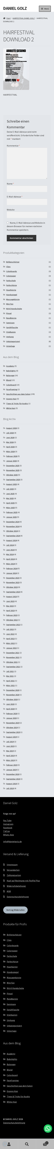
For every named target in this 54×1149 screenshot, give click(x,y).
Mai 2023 (10, 606)
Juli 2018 (10, 788)
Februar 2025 (11, 512)
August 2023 (11, 596)
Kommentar (13, 145)
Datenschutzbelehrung (18, 896)
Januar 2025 (11, 517)
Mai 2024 (10, 554)
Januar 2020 (11, 718)
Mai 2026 (10, 442)
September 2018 (13, 779)
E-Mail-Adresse (14, 196)
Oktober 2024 (12, 531)
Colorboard (11, 385)
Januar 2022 (11, 648)
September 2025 (13, 479)
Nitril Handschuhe (14, 308)
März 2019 (10, 760)
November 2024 (12, 526)
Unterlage (10, 346)
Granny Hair (11, 399)
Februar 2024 (11, 568)
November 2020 (12, 694)
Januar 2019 (11, 769)
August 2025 (11, 484)
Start (8, 18)
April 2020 (10, 709)
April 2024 (10, 559)
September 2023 (13, 592)
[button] (5, 1144)
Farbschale (11, 280)
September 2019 (13, 732)
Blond (8, 380)
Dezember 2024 (12, 522)
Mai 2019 (10, 751)
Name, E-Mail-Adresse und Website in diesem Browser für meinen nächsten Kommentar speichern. (26, 226)
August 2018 (11, 783)
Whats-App (8, 834)
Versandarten (13, 870)
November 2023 (12, 582)
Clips (8, 266)
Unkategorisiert (13, 341)
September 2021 (13, 666)
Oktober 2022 (12, 620)
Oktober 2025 (12, 475)
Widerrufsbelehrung (16, 886)
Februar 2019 (11, 765)
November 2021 (12, 657)
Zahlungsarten (14, 875)
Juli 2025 (10, 489)
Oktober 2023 (12, 587)
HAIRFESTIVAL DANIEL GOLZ (24, 18)
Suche (27, 1144)
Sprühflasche (12, 327)
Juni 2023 (10, 601)
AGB (9, 891)
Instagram (8, 824)
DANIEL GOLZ (15, 8)
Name (10, 183)
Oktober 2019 (12, 727)
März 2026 (10, 451)
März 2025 (10, 507)
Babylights (11, 370)
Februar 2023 (11, 615)
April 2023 (10, 610)
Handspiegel (11, 294)
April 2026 (10, 447)
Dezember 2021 (12, 652)
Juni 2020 (10, 704)
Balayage (10, 375)
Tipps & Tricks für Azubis (17, 403)
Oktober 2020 (12, 699)
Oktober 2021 (12, 662)
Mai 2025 (10, 498)
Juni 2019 (10, 746)
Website (11, 209)
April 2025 (10, 503)
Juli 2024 (10, 545)
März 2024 (10, 564)
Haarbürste (11, 290)
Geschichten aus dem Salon (18, 394)
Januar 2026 (11, 461)
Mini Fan (9, 304)
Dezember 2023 (12, 578)
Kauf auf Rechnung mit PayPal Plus (23, 880)
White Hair (10, 408)
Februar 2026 (11, 456)
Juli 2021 (10, 671)
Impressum (12, 864)
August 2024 (11, 540)
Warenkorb (41, 1142)
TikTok (6, 831)
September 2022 (13, 624)
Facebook (7, 827)
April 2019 (10, 755)
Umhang (10, 336)
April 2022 (10, 638)
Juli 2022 (10, 629)
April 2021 (10, 681)
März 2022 (10, 643)
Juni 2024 (10, 550)
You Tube (7, 820)
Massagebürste (13, 299)
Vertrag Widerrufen (15, 910)
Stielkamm (11, 332)
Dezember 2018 (12, 774)
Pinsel (8, 313)
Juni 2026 (10, 437)
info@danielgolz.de (12, 841)
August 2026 (11, 428)
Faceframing (11, 389)
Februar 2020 (11, 713)
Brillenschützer (12, 262)
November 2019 (12, 723)
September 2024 (13, 535)
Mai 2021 (10, 676)
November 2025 (12, 470)
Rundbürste (11, 318)
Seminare (10, 323)
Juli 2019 (10, 741)
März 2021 (10, 685)
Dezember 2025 (12, 465)
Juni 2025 (10, 493)
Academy (10, 366)
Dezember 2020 (12, 690)
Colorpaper (11, 276)
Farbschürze (11, 285)
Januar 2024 (11, 573)
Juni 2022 (10, 634)
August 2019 (11, 737)
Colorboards (11, 271)
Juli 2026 (10, 433)
